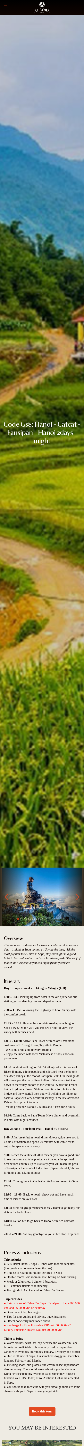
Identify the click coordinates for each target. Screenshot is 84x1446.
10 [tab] (53, 919)
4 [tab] (29, 919)
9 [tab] (49, 919)
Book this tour (42, 1411)
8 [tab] (45, 919)
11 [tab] (57, 919)
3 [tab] (25, 919)
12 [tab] (61, 919)
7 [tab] (41, 919)
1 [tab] (18, 919)
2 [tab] (22, 919)
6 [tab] (37, 919)
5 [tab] (33, 919)
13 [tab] (64, 919)
